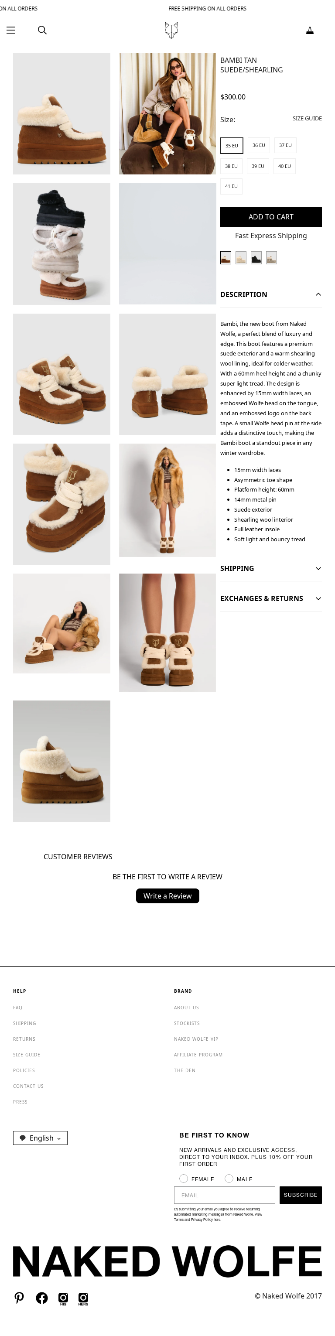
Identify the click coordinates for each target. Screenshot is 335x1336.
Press (20, 1102)
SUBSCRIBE (301, 1195)
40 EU (284, 166)
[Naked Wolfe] (171, 30)
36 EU (259, 145)
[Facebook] (42, 1298)
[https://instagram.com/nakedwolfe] (83, 1298)
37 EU (285, 145)
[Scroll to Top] (318, 1288)
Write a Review (168, 896)
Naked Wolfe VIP (196, 1039)
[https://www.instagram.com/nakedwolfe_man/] (63, 1298)
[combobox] (40, 1138)
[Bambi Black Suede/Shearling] (256, 258)
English (42, 1138)
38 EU (231, 166)
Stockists (187, 1023)
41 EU (231, 186)
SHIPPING (24, 1023)
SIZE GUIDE (27, 1055)
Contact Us (28, 1086)
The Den (185, 1070)
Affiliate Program (198, 1055)
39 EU (258, 166)
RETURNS (24, 1039)
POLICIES (24, 1070)
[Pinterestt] (19, 1298)
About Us (186, 1008)
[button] (310, 30)
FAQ (18, 1008)
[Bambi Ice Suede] (241, 258)
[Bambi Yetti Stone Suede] (271, 258)
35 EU (232, 145)
